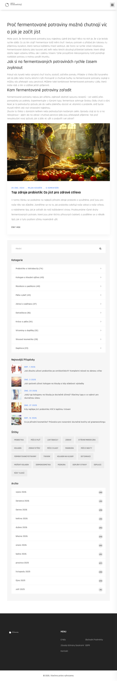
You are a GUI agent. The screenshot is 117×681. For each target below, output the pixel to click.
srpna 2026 (59, 492)
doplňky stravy (80, 464)
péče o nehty (86, 448)
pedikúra (61, 464)
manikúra (69, 448)
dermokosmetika (43, 464)
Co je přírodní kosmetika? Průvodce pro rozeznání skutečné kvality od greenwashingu (64, 421)
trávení (46, 456)
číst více (15, 227)
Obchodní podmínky (94, 639)
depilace (97, 464)
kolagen (17, 448)
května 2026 (59, 518)
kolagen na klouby (65, 456)
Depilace (22, 348)
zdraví (68, 440)
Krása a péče (24, 321)
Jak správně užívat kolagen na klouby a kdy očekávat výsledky (54, 383)
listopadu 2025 (59, 571)
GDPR (87, 645)
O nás (63, 639)
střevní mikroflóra (87, 440)
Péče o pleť (23, 295)
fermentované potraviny (25, 456)
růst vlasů (19, 473)
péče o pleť (35, 440)
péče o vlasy (52, 448)
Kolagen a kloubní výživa (30, 277)
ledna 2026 (59, 553)
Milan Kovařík (35, 188)
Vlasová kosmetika (27, 339)
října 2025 (59, 580)
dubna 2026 (59, 527)
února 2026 (59, 545)
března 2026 (59, 536)
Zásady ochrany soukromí (72, 645)
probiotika (19, 440)
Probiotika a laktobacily (29, 268)
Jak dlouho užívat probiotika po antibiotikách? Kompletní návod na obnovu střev (63, 370)
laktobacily (52, 440)
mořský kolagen (21, 464)
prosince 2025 (59, 562)
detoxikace (86, 456)
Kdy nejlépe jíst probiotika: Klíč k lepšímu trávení (47, 409)
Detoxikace (23, 312)
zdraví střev (34, 448)
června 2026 (59, 509)
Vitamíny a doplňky (27, 330)
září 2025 (59, 589)
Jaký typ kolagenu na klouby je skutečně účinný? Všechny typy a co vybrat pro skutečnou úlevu (61, 396)
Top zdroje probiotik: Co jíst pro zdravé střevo (46, 192)
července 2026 (59, 500)
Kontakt (64, 651)
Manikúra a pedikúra (28, 286)
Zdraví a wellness (26, 303)
